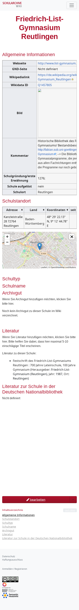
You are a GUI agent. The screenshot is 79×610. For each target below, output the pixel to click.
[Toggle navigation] (72, 5)
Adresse (12, 210)
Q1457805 (45, 85)
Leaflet (44, 267)
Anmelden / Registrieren (14, 568)
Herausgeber (40, 370)
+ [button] (7, 236)
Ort (66, 374)
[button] (72, 237)
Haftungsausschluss (12, 559)
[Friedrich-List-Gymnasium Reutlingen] (39, 246)
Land (33, 210)
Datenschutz (8, 556)
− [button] (7, 242)
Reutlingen (45, 192)
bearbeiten (37, 500)
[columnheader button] (13, 210)
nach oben (70, 510)
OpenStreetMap (58, 267)
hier (10, 303)
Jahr (51, 374)
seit (73, 210)
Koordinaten (56, 210)
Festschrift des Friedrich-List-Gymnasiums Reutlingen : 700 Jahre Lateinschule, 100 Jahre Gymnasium (44, 365)
